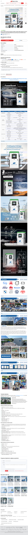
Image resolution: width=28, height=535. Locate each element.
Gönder (7, 470)
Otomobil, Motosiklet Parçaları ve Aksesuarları (9, 5)
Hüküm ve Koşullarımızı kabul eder (17, 532)
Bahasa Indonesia (24, 529)
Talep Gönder (7, 40)
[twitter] (21, 527)
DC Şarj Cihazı (15, 511)
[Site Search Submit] (22, 3)
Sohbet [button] (21, 40)
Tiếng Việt (21, 529)
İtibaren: (4, 460)
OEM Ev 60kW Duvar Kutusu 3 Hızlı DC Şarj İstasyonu (10, 494)
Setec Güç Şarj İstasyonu (3, 511)
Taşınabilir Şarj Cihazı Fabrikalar (12, 519)
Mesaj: (4, 464)
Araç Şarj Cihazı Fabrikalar (4, 519)
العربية (8, 529)
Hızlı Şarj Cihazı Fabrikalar (21, 519)
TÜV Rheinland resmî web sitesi (19, 395)
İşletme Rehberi (17, 527)
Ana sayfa (2, 5)
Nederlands (11, 529)
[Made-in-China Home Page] (14, 1)
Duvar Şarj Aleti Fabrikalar (4, 521)
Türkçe (18, 529)
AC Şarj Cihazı (9, 511)
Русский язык (3, 529)
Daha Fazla (2, 524)
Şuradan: (4, 462)
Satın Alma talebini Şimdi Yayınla (19, 470)
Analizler (14, 527)
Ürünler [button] (7, 3)
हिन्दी (13, 529)
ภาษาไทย (16, 529)
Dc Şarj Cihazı (10, 521)
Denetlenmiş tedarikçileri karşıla (9, 527)
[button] (1, 1)
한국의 (6, 529)
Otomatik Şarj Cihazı (15, 521)
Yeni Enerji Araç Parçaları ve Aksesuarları (19, 5)
